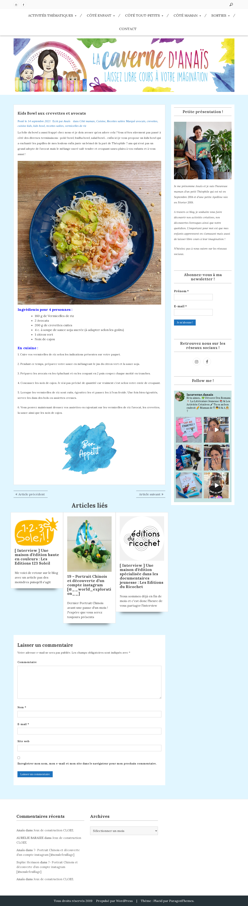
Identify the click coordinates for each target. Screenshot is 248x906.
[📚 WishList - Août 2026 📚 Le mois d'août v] (217, 458)
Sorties (218, 15)
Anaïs (67, 121)
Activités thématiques (50, 15)
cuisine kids (25, 125)
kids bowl (39, 125)
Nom (21, 707)
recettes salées (55, 125)
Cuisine (100, 121)
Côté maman (186, 15)
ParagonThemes (181, 901)
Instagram (16, 4)
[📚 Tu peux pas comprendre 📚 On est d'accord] (217, 485)
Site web (23, 741)
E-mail (23, 724)
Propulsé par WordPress (114, 901)
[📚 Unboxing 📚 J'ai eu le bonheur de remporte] (217, 430)
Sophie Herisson (27, 862)
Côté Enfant (99, 15)
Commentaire (27, 662)
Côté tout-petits (142, 15)
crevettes (152, 121)
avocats (140, 121)
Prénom (181, 291)
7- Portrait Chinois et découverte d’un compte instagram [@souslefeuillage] (47, 867)
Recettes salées (116, 121)
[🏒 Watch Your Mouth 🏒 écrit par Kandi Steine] (189, 458)
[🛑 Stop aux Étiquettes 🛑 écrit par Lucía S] (189, 430)
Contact (128, 29)
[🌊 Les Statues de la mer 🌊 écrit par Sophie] (189, 485)
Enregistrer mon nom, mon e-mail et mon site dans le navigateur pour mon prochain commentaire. (87, 763)
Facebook (23, 4)
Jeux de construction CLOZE (53, 830)
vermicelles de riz (75, 125)
